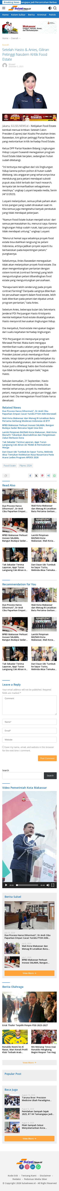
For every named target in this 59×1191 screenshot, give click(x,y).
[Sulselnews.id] (19, 8)
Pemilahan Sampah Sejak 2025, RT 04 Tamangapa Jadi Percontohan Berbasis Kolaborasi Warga (37, 1113)
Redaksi (17, 1179)
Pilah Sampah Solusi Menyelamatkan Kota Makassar (33, 1126)
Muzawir (12, 64)
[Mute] (47, 885)
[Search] (55, 8)
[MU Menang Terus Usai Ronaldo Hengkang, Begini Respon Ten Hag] (44, 1037)
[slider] (27, 885)
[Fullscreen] (52, 885)
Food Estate (10, 465)
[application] (29, 839)
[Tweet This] (36, 475)
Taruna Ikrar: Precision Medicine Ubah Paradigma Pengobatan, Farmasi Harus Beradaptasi (36, 1099)
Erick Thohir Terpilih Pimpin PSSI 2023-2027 (25, 1025)
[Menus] (4, 8)
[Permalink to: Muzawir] (4, 65)
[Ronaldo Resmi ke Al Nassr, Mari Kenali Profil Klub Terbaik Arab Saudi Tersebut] (15, 1037)
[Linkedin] (32, 1167)
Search (5, 770)
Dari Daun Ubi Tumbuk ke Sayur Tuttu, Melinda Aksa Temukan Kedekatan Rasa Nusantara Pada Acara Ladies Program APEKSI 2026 (28, 454)
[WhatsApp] (38, 1167)
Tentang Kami (28, 1175)
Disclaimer (45, 1175)
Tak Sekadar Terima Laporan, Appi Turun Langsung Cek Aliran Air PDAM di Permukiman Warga (26, 445)
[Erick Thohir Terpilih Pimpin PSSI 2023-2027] (29, 1007)
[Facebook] (21, 1167)
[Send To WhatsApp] (54, 475)
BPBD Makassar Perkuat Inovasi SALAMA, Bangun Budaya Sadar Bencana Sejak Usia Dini (28, 426)
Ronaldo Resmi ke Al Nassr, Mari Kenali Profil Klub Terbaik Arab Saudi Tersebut (15, 1050)
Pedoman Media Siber (35, 1179)
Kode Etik (13, 1175)
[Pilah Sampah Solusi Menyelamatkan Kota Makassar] (12, 1127)
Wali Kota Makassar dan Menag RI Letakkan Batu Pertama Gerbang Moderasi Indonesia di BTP (28, 419)
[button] (29, 839)
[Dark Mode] (50, 8)
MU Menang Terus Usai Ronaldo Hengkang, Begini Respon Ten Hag (43, 1050)
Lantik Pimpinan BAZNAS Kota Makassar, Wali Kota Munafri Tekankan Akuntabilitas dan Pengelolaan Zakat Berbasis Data (29, 435)
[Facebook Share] (30, 475)
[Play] (6, 885)
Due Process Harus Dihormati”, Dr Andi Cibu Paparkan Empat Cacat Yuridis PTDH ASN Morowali (29, 412)
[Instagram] (27, 1167)
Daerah (5, 44)
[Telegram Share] (48, 475)
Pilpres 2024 (26, 465)
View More (28, 973)
